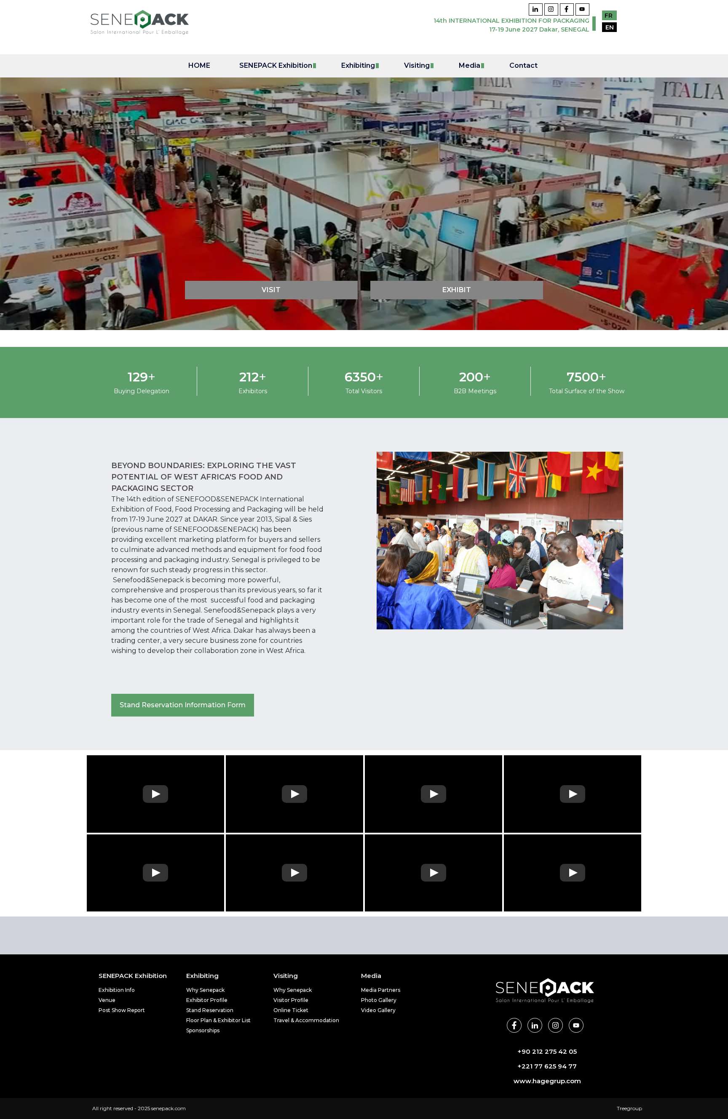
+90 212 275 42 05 (547, 1051)
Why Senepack (205, 990)
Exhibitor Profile (207, 1000)
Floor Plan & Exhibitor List (218, 1020)
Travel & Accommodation (306, 1020)
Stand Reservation (209, 1010)
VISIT (271, 290)
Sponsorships (202, 1030)
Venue (107, 1000)
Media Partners (380, 990)
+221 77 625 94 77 (547, 1066)
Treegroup (629, 1108)
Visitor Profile (290, 1000)
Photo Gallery (378, 1000)
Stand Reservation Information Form (183, 705)
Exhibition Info (117, 990)
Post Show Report (122, 1010)
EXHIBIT (456, 290)
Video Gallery (378, 1010)
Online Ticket (290, 1010)
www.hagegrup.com (547, 1081)
